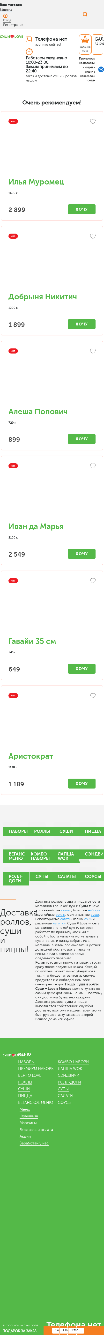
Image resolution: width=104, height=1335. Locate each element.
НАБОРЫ (26, 1062)
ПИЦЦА (25, 1096)
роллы (60, 914)
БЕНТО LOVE (29, 1075)
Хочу (82, 209)
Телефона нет (51, 39)
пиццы (66, 910)
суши (95, 914)
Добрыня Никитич (42, 296)
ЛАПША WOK (70, 1069)
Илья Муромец (36, 181)
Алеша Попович (37, 411)
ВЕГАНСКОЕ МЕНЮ (35, 1102)
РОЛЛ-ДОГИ (69, 1082)
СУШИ (24, 1089)
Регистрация (13, 25)
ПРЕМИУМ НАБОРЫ (36, 1069)
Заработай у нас (34, 1143)
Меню (25, 1109)
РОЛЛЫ (25, 1082)
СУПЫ (63, 1089)
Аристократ (30, 756)
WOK (88, 919)
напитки (59, 923)
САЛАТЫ (65, 1096)
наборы (94, 910)
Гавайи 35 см (32, 641)
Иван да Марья (36, 526)
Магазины (28, 1123)
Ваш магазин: (11, 5)
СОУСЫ (65, 1102)
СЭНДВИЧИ (68, 1075)
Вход (7, 20)
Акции (25, 1136)
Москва (6, 10)
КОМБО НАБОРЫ (73, 1062)
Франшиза (29, 1116)
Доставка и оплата (36, 1130)
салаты (65, 919)
